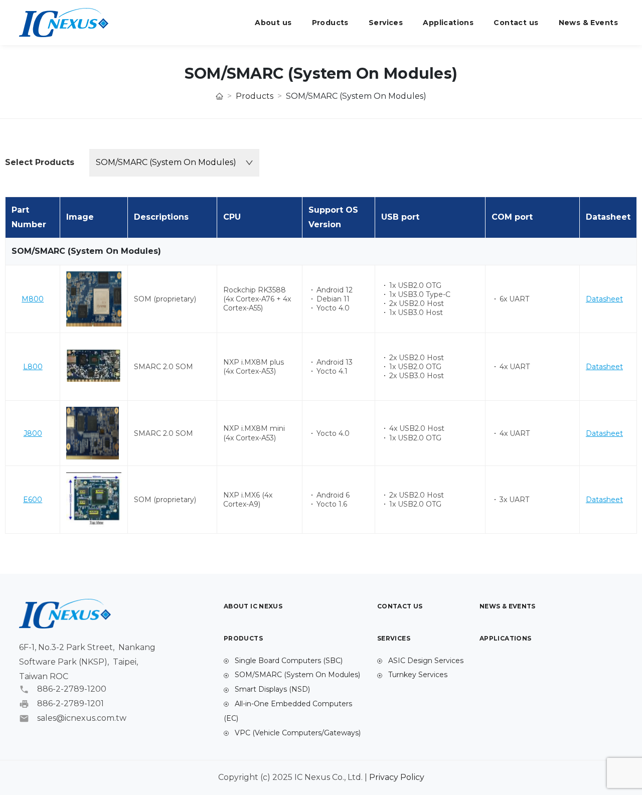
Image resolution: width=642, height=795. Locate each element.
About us (273, 22)
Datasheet (604, 298)
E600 (32, 499)
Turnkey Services (416, 674)
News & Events (588, 22)
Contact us (516, 22)
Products (330, 22)
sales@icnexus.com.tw (81, 718)
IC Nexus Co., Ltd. (63, 22)
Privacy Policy (396, 777)
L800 (33, 366)
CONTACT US (400, 606)
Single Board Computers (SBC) (288, 660)
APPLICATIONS (505, 638)
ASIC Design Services (424, 660)
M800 (33, 298)
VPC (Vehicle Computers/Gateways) (297, 732)
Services (386, 22)
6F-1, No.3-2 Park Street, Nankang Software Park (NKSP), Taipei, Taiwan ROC (87, 662)
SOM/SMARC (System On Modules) (296, 674)
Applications (448, 22)
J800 (33, 433)
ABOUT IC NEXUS (253, 606)
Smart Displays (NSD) (271, 689)
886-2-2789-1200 (71, 689)
